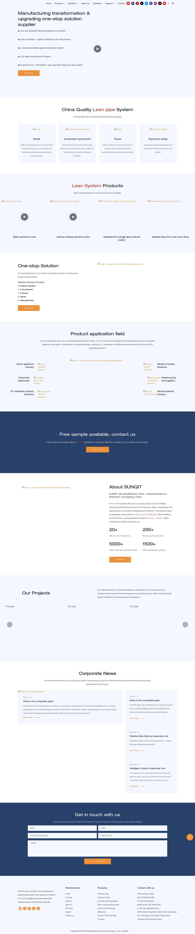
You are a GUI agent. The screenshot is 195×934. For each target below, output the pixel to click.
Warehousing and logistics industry (168, 380)
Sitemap (126, 931)
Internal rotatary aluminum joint (73, 237)
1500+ (149, 544)
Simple (36, 139)
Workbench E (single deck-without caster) (121, 238)
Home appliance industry (25, 365)
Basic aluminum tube (24, 237)
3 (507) (97, 647)
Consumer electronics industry (24, 380)
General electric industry (165, 393)
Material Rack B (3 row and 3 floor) (170, 237)
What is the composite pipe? (38, 702)
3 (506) (35, 647)
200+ (148, 530)
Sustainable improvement (77, 139)
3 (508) (159, 647)
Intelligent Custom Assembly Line (147, 769)
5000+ (116, 544)
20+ (113, 530)
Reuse (117, 139)
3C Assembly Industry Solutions (22, 393)
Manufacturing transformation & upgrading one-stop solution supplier (54, 19)
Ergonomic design (158, 139)
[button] (125, 3)
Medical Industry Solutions (166, 365)
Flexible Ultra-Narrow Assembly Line (149, 736)
